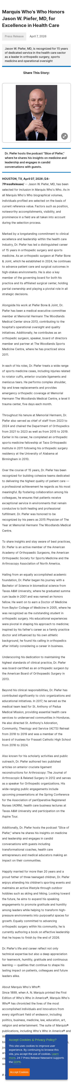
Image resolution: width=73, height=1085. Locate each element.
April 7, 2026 (38, 36)
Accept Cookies (19, 1072)
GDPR (17, 1062)
